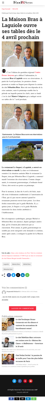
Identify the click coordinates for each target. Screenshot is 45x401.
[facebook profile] (20, 381)
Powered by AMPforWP (22, 392)
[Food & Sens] (23, 2)
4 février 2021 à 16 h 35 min (29, 291)
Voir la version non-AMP (30, 390)
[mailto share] (18, 275)
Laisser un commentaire (22, 308)
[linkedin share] (23, 275)
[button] (11, 398)
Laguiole (6, 264)
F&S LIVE (15, 9)
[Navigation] (2, 2)
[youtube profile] (31, 381)
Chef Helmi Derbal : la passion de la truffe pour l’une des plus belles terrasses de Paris (29, 358)
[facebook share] (9, 275)
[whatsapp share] (27, 275)
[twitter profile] (14, 381)
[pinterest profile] (25, 381)
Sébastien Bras (8, 269)
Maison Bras (16, 264)
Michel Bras (26, 264)
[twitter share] (13, 275)
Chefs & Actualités (26, 13)
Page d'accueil (6, 9)
